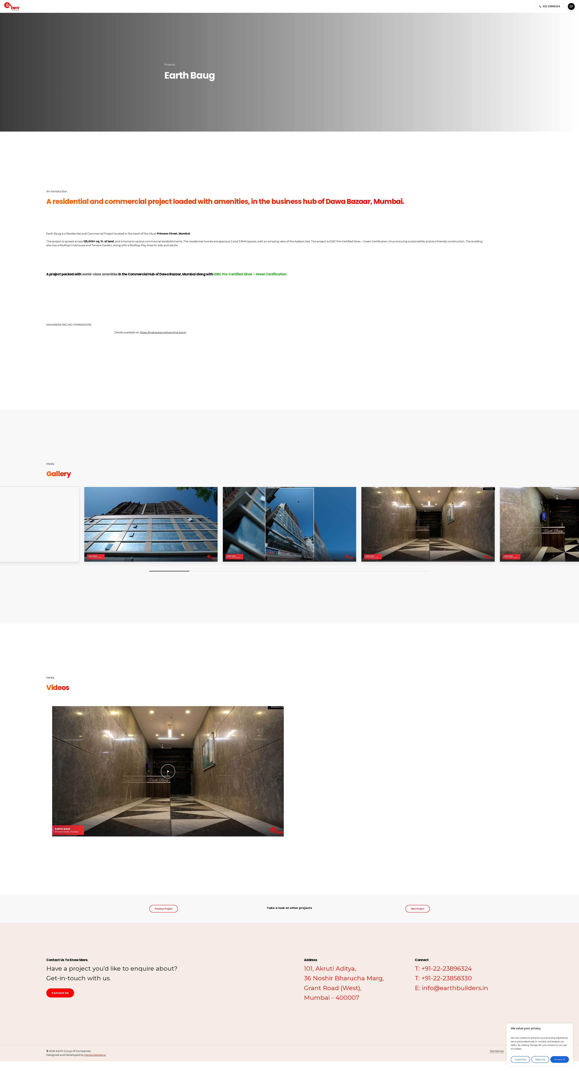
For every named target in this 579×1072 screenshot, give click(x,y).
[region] (540, 1044)
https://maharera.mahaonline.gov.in (163, 332)
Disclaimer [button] (497, 1051)
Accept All (559, 1059)
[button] (571, 6)
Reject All (540, 1059)
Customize (520, 1059)
